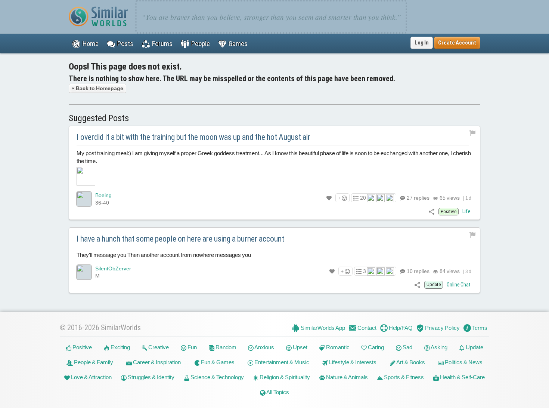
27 (417, 198)
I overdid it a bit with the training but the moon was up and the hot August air (193, 137)
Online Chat (459, 285)
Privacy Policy (442, 328)
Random (225, 347)
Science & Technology (216, 377)
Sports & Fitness (403, 377)
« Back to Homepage (97, 88)
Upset (299, 347)
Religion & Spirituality (284, 377)
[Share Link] (431, 211)
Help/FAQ (400, 328)
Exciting (119, 347)
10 (417, 271)
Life (466, 211)
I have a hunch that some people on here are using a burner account (180, 238)
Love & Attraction (91, 377)
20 (363, 198)
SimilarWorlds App (322, 328)
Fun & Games (217, 362)
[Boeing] (84, 198)
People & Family (93, 362)
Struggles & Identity (150, 377)
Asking (438, 347)
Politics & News (463, 362)
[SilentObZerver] (84, 272)
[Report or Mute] (472, 133)
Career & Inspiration (156, 362)
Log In (422, 42)
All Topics (277, 392)
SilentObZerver (113, 269)
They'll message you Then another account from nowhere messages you (164, 255)
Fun (191, 347)
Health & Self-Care (462, 377)
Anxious (264, 347)
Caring (375, 347)
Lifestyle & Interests (352, 362)
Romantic (337, 347)
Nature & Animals (346, 377)
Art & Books (410, 362)
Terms (479, 328)
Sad (406, 347)
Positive (81, 347)
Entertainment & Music (281, 362)
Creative (158, 347)
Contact (366, 328)
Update (474, 347)
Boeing (103, 195)
